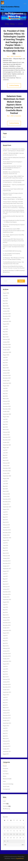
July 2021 (5, 450)
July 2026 (5, 295)
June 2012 (5, 730)
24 (7, 837)
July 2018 (5, 542)
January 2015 (6, 651)
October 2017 (6, 566)
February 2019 (6, 524)
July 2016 (5, 604)
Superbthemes (20, 858)
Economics (5, 768)
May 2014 (5, 671)
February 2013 (6, 710)
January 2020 (6, 496)
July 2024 (5, 357)
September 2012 (7, 723)
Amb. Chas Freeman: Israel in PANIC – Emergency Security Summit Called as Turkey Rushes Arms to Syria (13, 230)
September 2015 (7, 630)
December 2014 (7, 653)
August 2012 (6, 725)
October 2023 (6, 380)
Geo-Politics (6, 773)
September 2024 (7, 352)
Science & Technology (8, 784)
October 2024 (6, 349)
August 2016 (6, 602)
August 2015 (6, 633)
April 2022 (5, 427)
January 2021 (6, 465)
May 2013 (5, 702)
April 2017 (5, 581)
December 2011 (7, 746)
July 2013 (5, 697)
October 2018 (6, 535)
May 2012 (5, 733)
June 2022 (5, 421)
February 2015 (6, 648)
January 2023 (6, 403)
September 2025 (7, 321)
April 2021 (5, 457)
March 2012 (6, 738)
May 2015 (5, 640)
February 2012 (6, 741)
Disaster (5, 766)
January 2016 (6, 620)
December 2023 (7, 375)
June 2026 (5, 298)
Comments (7, 806)
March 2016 (6, 615)
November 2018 (7, 532)
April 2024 (5, 365)
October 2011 (6, 749)
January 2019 (6, 527)
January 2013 (6, 712)
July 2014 (5, 666)
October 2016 (6, 597)
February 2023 (6, 401)
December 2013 (7, 684)
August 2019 (6, 509)
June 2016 (5, 607)
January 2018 (6, 558)
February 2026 (6, 308)
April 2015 (5, 643)
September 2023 (7, 383)
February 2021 (6, 463)
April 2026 (5, 303)
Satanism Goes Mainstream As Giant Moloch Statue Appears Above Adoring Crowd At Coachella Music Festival (14, 104)
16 (4, 834)
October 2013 (6, 689)
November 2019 (7, 501)
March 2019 (6, 522)
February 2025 (6, 339)
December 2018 (7, 530)
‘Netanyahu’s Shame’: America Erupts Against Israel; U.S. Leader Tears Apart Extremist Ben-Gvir (13, 246)
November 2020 (7, 470)
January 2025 (6, 342)
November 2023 (7, 378)
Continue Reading (14, 85)
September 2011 (7, 751)
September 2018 (7, 537)
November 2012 (7, 718)
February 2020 (6, 494)
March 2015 (6, 645)
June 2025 (5, 329)
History (4, 776)
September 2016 (7, 599)
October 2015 (6, 627)
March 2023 (6, 398)
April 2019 (5, 519)
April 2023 (5, 396)
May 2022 (5, 424)
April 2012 (5, 736)
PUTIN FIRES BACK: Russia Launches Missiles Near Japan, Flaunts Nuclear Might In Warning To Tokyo (13, 212)
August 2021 (6, 447)
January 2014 (6, 681)
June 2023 (5, 391)
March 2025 (6, 336)
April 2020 (5, 488)
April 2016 (5, 612)
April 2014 (5, 674)
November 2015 (7, 625)
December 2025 (7, 313)
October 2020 (6, 473)
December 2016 (7, 591)
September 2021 (7, 445)
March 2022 (6, 429)
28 (20, 837)
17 (7, 834)
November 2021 (7, 439)
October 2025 (6, 318)
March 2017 (6, 584)
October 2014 (6, 658)
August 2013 (6, 694)
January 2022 (6, 434)
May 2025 (5, 331)
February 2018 (6, 555)
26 (14, 837)
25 (10, 837)
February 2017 (6, 586)
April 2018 (5, 550)
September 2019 (7, 506)
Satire (4, 781)
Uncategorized (6, 789)
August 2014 (6, 664)
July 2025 (5, 326)
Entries (6, 803)
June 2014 (5, 669)
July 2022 (5, 419)
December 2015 (7, 622)
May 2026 (5, 300)
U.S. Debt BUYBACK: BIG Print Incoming (12, 251)
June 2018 (5, 545)
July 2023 (5, 388)
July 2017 (5, 573)
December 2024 (7, 344)
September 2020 (7, 476)
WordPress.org (6, 808)
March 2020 (6, 491)
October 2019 (6, 504)
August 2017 (6, 571)
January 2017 (6, 589)
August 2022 (6, 416)
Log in (4, 801)
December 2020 (7, 468)
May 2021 (5, 455)
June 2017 (5, 576)
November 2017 (7, 563)
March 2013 (6, 707)
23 (4, 837)
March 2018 (6, 553)
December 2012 (7, 715)
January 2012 (6, 743)
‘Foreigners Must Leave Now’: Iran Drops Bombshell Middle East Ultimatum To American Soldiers (12, 167)
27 (17, 837)
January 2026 (6, 311)
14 (20, 830)
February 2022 (6, 432)
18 (10, 834)
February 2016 (6, 617)
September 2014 (7, 661)
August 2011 (6, 754)
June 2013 (5, 700)
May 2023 (5, 393)
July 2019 (5, 512)
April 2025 (5, 334)
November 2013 (7, 687)
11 (10, 830)
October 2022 (6, 411)
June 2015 (5, 638)
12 (14, 830)
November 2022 (7, 409)
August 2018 (6, 540)
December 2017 (7, 560)
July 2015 (5, 635)
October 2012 (6, 720)
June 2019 (5, 514)
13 (17, 830)
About (4, 137)
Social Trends (6, 786)
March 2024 (6, 367)
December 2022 (7, 406)
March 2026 (6, 306)
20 (17, 834)
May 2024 (5, 362)
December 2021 (7, 437)
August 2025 (6, 324)
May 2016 (5, 609)
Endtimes (5, 771)
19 (14, 834)
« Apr (5, 844)
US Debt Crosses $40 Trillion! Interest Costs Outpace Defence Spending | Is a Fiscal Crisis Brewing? (13, 240)
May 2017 (5, 579)
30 (4, 841)
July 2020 (5, 481)
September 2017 (7, 568)
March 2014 (6, 676)
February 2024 (6, 370)
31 (7, 841)
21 (20, 834)
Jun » (23, 844)
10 (7, 830)
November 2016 (7, 594)
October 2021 (6, 442)
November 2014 (7, 656)
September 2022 (7, 414)
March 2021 (6, 460)
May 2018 (5, 548)
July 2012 (5, 728)
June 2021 (5, 452)
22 (23, 834)
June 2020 (5, 483)
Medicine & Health (7, 778)
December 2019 (7, 499)
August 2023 (6, 385)
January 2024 (6, 373)
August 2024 (6, 355)
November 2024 (7, 347)
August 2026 (6, 293)
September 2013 (7, 692)
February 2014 (6, 679)
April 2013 (5, 705)
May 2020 (5, 486)
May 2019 (5, 517)
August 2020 (6, 478)
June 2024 (5, 360)
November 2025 (7, 316)
